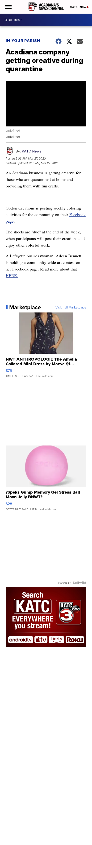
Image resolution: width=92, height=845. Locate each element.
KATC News (32, 151)
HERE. (12, 275)
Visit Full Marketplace (70, 307)
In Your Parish (23, 40)
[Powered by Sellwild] (79, 582)
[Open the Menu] (8, 6)
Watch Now (78, 7)
